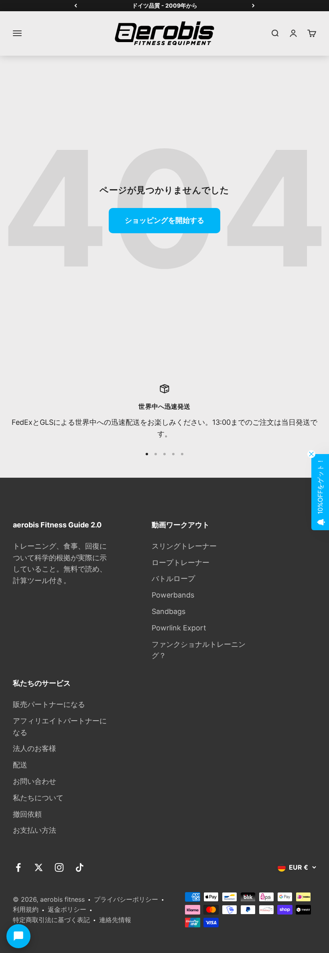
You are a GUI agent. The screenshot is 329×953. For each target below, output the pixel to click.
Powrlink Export (179, 628)
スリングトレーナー (184, 546)
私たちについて (38, 797)
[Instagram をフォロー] (59, 867)
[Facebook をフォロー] (18, 867)
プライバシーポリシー (126, 899)
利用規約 (26, 909)
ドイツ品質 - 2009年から (164, 5)
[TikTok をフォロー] (79, 867)
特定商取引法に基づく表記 (51, 920)
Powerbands (173, 595)
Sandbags (168, 611)
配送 (20, 765)
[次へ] (253, 5)
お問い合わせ (34, 781)
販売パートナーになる (49, 704)
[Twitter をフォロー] (38, 867)
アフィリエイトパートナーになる (60, 727)
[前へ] (75, 5)
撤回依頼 (27, 814)
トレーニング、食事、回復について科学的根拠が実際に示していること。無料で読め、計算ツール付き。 (60, 563)
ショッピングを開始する (164, 220)
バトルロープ (173, 578)
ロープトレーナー (180, 562)
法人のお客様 (34, 748)
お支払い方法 (34, 830)
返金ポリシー (67, 909)
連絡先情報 (115, 920)
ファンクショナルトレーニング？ (199, 650)
